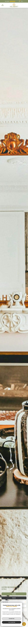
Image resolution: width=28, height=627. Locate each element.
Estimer (14, 598)
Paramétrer (11, 618)
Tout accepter (11, 622)
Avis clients (7, 1)
